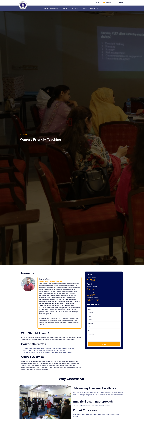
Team (97, 2)
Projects (120, 2)
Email (89, 316)
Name (89, 309)
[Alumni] (104, 3)
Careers (85, 8)
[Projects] (115, 3)
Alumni (108, 2)
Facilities (75, 8)
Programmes (54, 8)
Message (90, 331)
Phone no (90, 323)
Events (65, 8)
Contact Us (94, 8)
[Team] (93, 3)
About (46, 8)
